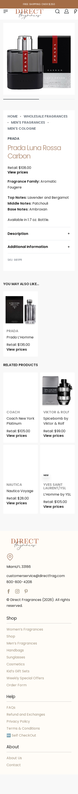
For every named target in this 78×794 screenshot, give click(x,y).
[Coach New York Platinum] (20, 389)
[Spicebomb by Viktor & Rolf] (57, 389)
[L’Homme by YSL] (57, 462)
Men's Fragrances (28, 122)
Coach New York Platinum (20, 421)
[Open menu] (5, 11)
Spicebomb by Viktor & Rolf (55, 421)
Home (13, 116)
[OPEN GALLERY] (39, 59)
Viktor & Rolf (56, 412)
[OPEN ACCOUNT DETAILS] (66, 11)
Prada (12, 331)
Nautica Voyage (19, 490)
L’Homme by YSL (57, 494)
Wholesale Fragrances (46, 116)
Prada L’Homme (20, 337)
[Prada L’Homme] (20, 308)
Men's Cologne (22, 128)
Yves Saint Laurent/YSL (54, 486)
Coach (13, 412)
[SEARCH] (57, 11)
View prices (18, 172)
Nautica (14, 484)
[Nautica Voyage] (20, 462)
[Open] (75, 11)
